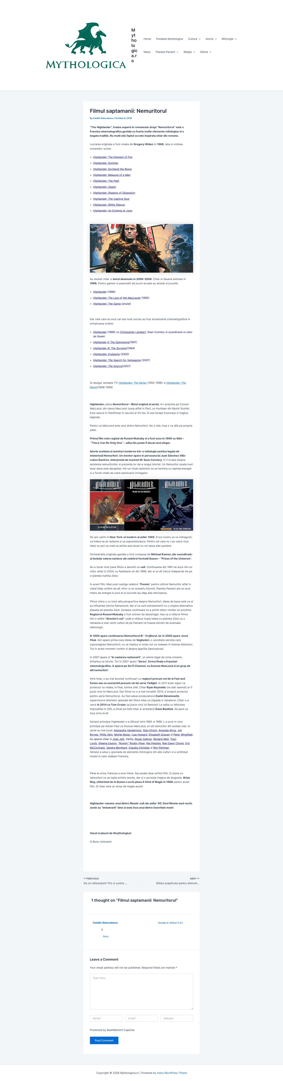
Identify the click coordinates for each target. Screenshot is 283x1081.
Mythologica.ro (134, 45)
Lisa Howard (139, 734)
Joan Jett (118, 739)
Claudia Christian (139, 747)
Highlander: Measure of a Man (111, 175)
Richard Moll (161, 739)
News (147, 52)
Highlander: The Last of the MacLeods (117, 297)
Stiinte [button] (204, 52)
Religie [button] (188, 52)
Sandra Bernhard (116, 747)
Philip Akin (106, 734)
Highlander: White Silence (109, 204)
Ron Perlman (161, 747)
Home (147, 38)
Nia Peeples (153, 743)
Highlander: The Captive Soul (111, 198)
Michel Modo (122, 734)
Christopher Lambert (133, 332)
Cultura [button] (192, 38)
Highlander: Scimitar (105, 163)
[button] (198, 38)
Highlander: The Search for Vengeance (117, 360)
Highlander (100, 291)
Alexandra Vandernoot (128, 730)
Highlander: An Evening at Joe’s (112, 210)
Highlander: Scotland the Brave (112, 169)
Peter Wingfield (182, 734)
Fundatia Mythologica (169, 38)
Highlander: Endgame (106, 354)
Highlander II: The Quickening (111, 342)
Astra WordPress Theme (172, 1072)
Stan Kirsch (150, 730)
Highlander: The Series (133, 382)
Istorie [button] (209, 38)
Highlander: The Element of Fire (112, 157)
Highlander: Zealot (104, 187)
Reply (106, 936)
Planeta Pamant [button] (165, 52)
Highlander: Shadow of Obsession (114, 192)
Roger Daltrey (143, 739)
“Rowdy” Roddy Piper (131, 743)
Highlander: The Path (106, 180)
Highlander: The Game (107, 303)
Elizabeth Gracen (159, 734)
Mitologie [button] (227, 38)
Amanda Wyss (167, 730)
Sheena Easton (107, 743)
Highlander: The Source (107, 366)
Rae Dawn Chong (173, 743)
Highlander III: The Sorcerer (110, 348)
